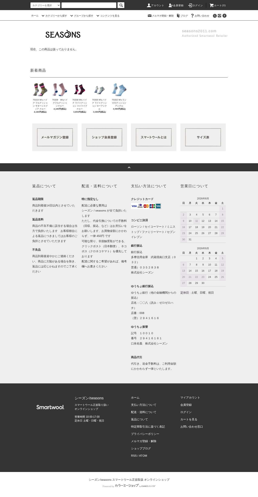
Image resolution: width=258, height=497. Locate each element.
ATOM (143, 455)
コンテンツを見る (110, 15)
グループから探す (83, 15)
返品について (139, 419)
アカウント (157, 5)
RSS (134, 455)
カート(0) (220, 5)
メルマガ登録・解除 (163, 15)
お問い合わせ (202, 15)
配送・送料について (143, 412)
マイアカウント (190, 397)
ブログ (184, 15)
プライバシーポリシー (145, 433)
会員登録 (178, 5)
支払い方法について (143, 404)
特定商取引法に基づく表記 (148, 426)
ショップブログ (141, 448)
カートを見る (188, 419)
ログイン (197, 5)
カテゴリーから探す (56, 15)
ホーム (34, 15)
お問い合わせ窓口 (191, 426)
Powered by (108, 486)
